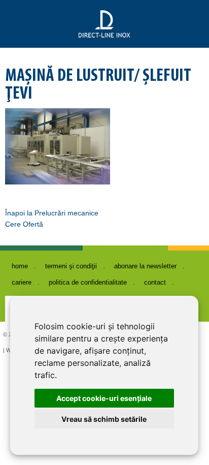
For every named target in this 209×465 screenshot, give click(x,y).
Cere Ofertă (24, 224)
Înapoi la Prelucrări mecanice (51, 213)
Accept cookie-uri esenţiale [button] (104, 398)
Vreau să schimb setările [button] (104, 419)
